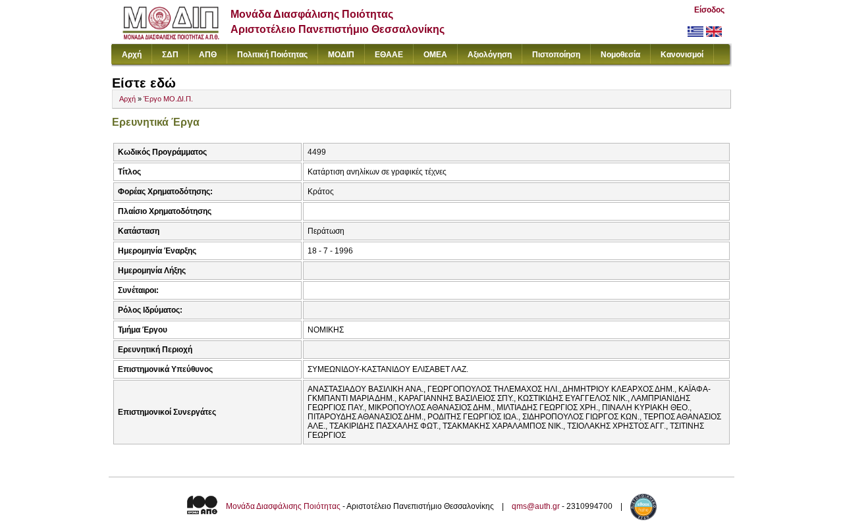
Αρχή (132, 54)
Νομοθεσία (620, 54)
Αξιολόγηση (490, 54)
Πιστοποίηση (556, 54)
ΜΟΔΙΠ (341, 54)
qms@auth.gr (536, 506)
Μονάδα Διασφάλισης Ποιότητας (283, 506)
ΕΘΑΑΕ (389, 54)
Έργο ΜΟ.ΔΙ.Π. (168, 99)
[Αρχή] (171, 36)
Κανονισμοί (682, 54)
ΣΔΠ (170, 54)
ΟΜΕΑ (435, 54)
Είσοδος (709, 9)
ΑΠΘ (208, 54)
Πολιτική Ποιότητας (272, 54)
